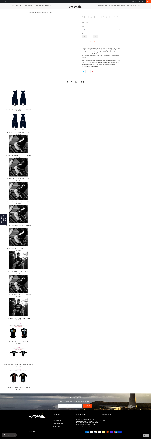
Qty (83, 33)
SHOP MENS (19, 6)
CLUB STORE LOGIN (103, 6)
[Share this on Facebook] (88, 71)
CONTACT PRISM (56, 426)
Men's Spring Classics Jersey (18, 260)
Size (83, 26)
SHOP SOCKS (48, 6)
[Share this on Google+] (96, 71)
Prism (34, 431)
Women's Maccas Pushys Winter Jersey (18, 353)
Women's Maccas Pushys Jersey (18, 377)
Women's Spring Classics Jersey (18, 307)
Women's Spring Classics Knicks (18, 98)
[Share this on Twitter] (84, 71)
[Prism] (75, 6)
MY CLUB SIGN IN (57, 418)
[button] (3, 219)
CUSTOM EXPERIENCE (126, 6)
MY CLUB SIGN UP (57, 420)
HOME (13, 6)
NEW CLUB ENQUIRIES (58, 423)
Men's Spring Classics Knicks (18, 121)
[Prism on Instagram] (5, 1)
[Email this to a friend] (100, 71)
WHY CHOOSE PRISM (114, 6)
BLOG (139, 6)
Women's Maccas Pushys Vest (18, 330)
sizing (134, 6)
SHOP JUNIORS (40, 6)
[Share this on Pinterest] (92, 71)
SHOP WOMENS (29, 6)
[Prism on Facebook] (2, 1)
